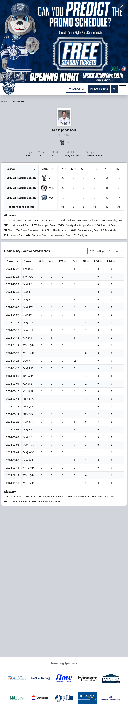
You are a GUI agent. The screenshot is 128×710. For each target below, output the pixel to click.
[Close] (122, 6)
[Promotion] (64, 77)
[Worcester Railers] (9, 89)
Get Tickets (101, 89)
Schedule (78, 89)
